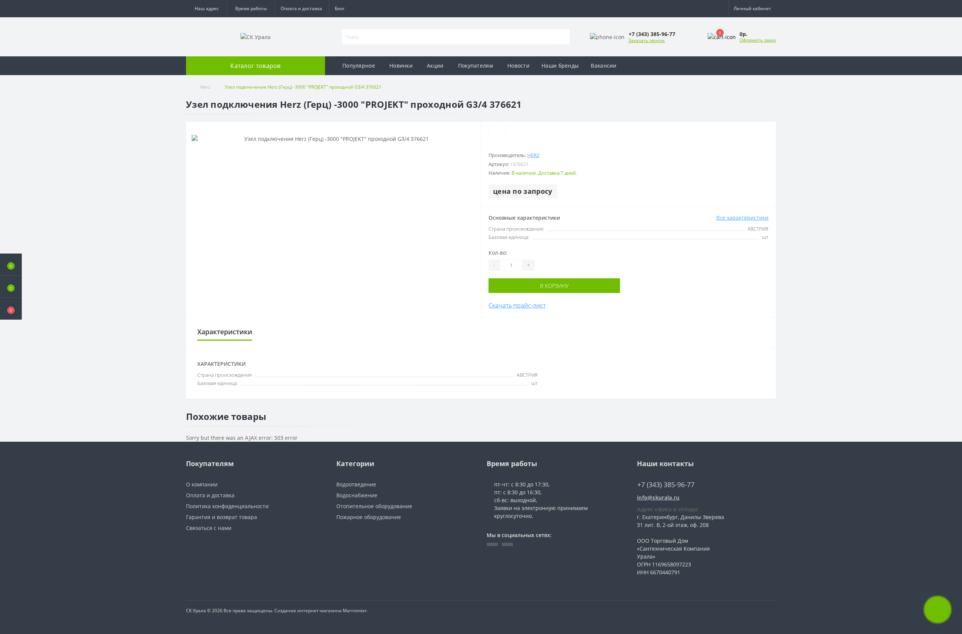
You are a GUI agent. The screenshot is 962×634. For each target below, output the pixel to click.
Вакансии (603, 65)
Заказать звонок (646, 40)
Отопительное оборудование (374, 506)
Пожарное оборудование (368, 517)
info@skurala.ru (658, 497)
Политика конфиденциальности (227, 506)
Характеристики (224, 331)
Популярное (358, 65)
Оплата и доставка (301, 8)
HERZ (533, 155)
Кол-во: (498, 252)
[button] (251, 8)
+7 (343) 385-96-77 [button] (665, 484)
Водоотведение (356, 484)
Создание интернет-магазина (308, 610)
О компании (202, 484)
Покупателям (475, 65)
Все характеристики (742, 217)
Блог (340, 8)
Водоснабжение (356, 495)
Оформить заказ (758, 40)
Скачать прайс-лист (517, 305)
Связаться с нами (208, 527)
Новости (518, 65)
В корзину (554, 285)
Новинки (401, 65)
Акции (435, 65)
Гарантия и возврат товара (221, 517)
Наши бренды (560, 65)
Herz (205, 87)
